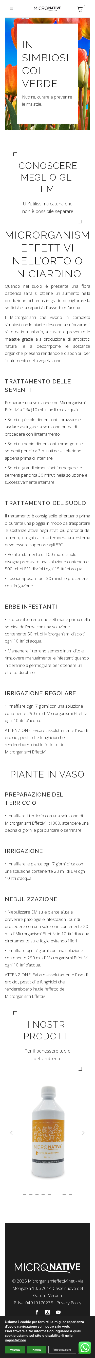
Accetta (15, 1350)
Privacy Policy (68, 1303)
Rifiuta (36, 1350)
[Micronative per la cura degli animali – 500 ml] (47, 1131)
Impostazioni (62, 1350)
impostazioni (15, 1340)
